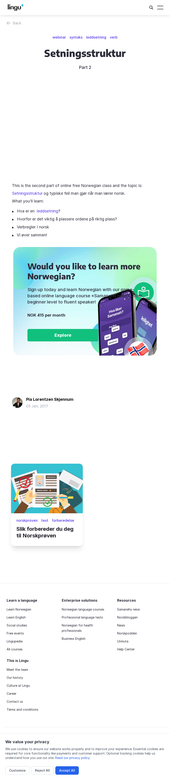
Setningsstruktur (27, 193)
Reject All (42, 770)
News (121, 625)
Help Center (126, 649)
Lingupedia (15, 641)
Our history (15, 677)
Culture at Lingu (18, 685)
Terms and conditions (22, 709)
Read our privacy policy (72, 758)
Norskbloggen (127, 617)
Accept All (67, 770)
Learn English (16, 617)
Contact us (15, 701)
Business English (73, 638)
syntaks (76, 37)
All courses (15, 649)
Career (11, 693)
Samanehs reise (128, 609)
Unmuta (122, 641)
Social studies (17, 625)
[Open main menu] (160, 7)
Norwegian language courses (83, 609)
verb (114, 37)
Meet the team (17, 669)
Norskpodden (127, 633)
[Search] (151, 7)
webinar (59, 37)
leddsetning (96, 37)
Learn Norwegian (19, 609)
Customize (17, 770)
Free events (15, 633)
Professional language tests (82, 617)
